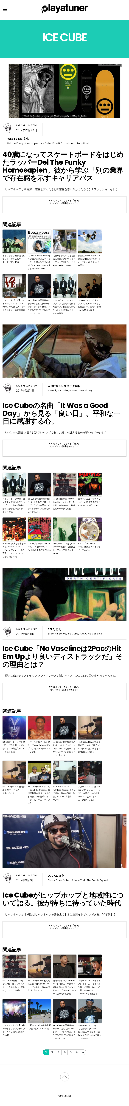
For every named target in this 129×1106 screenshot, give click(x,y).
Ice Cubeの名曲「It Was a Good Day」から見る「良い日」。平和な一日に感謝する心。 (61, 413)
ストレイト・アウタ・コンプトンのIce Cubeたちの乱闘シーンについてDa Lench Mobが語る (89, 305)
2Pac (51, 633)
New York (80, 880)
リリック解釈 (72, 386)
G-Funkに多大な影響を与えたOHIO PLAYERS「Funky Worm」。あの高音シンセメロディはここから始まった (14, 550)
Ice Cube (46, 143)
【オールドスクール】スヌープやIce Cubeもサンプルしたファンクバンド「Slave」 (39, 746)
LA (72, 880)
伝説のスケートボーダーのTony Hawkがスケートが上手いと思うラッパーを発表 (89, 260)
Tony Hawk (83, 143)
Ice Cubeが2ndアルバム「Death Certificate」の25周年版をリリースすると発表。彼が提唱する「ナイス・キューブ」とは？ (39, 794)
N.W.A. (83, 633)
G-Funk (52, 390)
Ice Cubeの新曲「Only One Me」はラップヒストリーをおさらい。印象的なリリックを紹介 (64, 503)
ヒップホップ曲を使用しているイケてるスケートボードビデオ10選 (14, 259)
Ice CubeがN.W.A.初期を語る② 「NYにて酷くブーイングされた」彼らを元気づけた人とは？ (89, 746)
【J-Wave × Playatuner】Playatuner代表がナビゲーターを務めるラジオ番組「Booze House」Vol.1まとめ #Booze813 (39, 262)
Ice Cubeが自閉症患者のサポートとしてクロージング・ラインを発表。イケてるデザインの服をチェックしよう (39, 307)
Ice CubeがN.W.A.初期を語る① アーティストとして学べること (14, 790)
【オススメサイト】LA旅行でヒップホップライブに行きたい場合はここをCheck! (14, 1030)
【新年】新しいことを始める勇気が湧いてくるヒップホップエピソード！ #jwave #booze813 (64, 260)
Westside (14, 139)
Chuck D (52, 880)
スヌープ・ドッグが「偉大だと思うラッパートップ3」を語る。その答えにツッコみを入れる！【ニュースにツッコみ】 (90, 793)
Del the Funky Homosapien (23, 143)
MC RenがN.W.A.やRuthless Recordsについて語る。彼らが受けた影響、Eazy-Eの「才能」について (64, 793)
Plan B (56, 143)
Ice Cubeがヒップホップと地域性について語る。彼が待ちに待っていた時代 (63, 899)
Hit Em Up (60, 633)
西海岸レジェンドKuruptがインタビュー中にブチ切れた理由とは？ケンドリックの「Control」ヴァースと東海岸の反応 (64, 987)
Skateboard (68, 143)
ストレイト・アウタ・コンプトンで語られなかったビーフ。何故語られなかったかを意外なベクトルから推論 (64, 307)
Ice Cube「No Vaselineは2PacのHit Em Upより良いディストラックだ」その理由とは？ (63, 656)
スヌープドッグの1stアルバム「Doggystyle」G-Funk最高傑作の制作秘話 (39, 547)
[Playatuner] (64, 14)
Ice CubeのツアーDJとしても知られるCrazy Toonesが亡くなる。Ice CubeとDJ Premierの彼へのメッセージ (89, 1032)
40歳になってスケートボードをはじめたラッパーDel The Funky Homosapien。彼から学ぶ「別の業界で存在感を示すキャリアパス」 (63, 166)
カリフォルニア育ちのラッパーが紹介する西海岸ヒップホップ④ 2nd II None (64, 548)
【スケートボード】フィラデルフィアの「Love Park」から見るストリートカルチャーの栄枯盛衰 (14, 305)
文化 (26, 139)
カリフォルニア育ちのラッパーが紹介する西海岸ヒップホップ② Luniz (89, 502)
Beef (51, 629)
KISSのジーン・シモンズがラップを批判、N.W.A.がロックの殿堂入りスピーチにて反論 (14, 746)
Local (52, 876)
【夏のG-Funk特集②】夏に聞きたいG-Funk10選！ (39, 1027)
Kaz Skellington (27, 125)
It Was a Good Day (81, 390)
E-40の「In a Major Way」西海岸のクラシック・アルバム (89, 547)
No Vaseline (95, 633)
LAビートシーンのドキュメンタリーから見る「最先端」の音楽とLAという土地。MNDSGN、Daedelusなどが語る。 (89, 987)
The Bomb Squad (97, 880)
